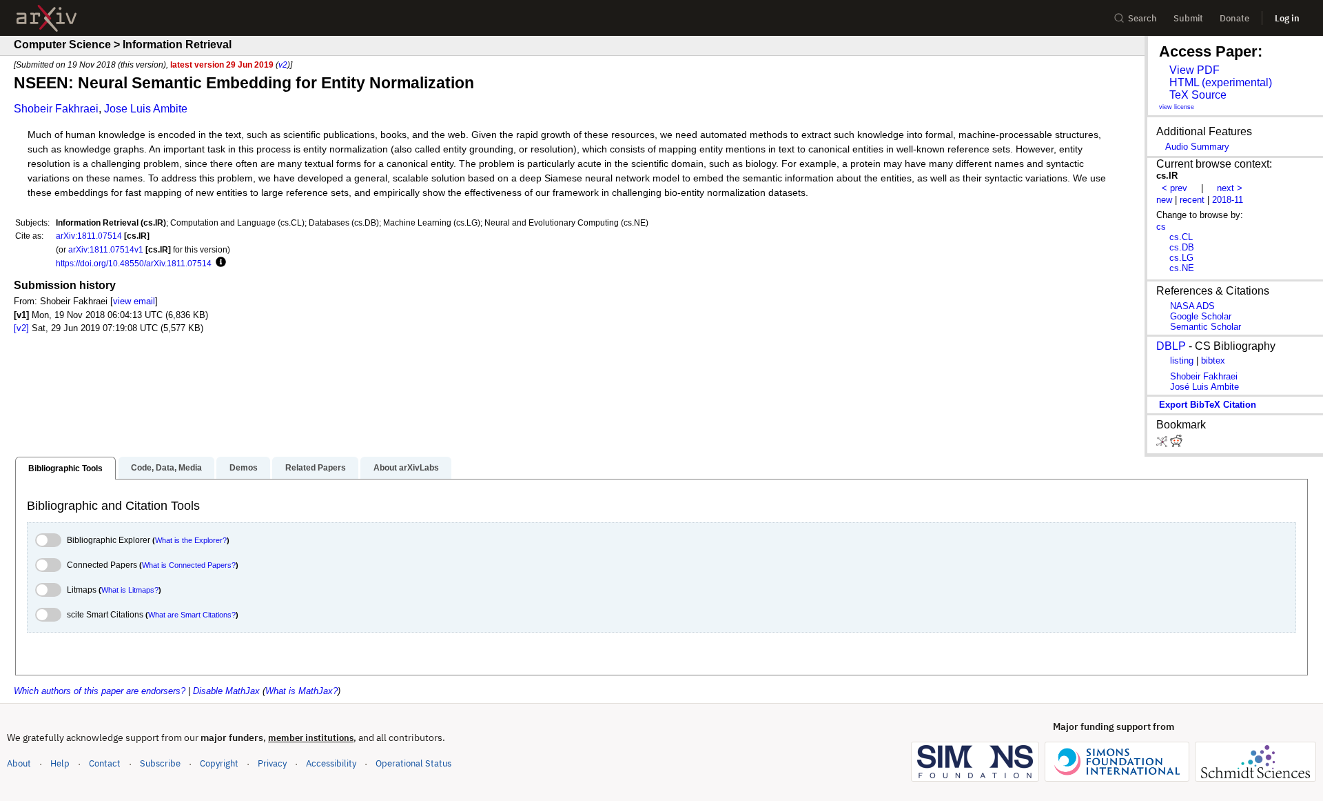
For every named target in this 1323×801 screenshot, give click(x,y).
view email (134, 301)
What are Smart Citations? (192, 615)
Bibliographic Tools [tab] (65, 468)
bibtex (1213, 360)
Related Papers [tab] (315, 468)
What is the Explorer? (191, 540)
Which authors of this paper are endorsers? (99, 691)
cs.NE (1181, 268)
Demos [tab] (243, 468)
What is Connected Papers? (189, 565)
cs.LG (1181, 258)
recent (1192, 200)
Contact (105, 763)
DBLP (1171, 346)
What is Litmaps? (129, 590)
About (19, 763)
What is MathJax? (301, 691)
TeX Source (1198, 95)
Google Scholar (1200, 316)
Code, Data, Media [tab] (166, 468)
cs (1161, 226)
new (1164, 200)
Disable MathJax (226, 691)
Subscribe (160, 763)
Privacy (272, 763)
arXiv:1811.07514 (89, 235)
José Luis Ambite (1204, 387)
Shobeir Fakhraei (56, 109)
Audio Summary (1197, 146)
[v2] (21, 328)
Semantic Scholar (1205, 327)
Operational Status (413, 763)
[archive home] (46, 18)
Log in (1287, 18)
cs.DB (1181, 247)
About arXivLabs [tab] (406, 468)
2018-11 (1227, 200)
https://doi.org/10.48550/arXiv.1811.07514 (134, 263)
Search (1142, 18)
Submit (1188, 18)
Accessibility (331, 763)
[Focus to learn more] (219, 263)
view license (1176, 106)
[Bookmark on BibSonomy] (1163, 444)
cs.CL (1181, 237)
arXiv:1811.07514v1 (105, 249)
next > (1229, 188)
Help (60, 763)
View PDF (1194, 70)
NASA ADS (1192, 306)
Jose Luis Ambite (145, 109)
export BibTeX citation (1207, 404)
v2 (282, 64)
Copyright (219, 763)
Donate (1234, 18)
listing (1181, 360)
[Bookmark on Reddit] (1176, 444)
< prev (1174, 188)
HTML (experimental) (1220, 82)
